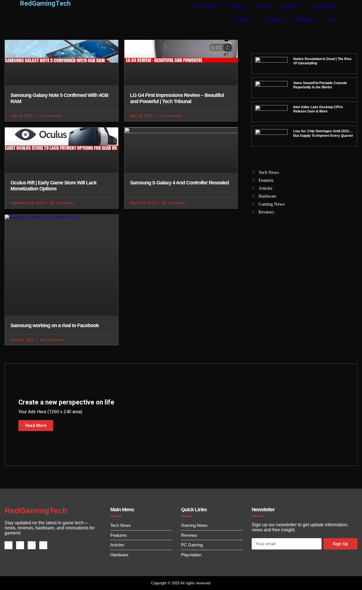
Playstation (305, 19)
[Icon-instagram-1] (32, 545)
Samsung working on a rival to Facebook (54, 325)
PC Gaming (273, 19)
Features (237, 6)
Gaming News (324, 6)
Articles (263, 6)
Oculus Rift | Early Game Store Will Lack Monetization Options (53, 186)
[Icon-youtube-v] (43, 545)
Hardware (290, 6)
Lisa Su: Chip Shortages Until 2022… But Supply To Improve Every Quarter (323, 133)
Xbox (331, 19)
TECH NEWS (205, 6)
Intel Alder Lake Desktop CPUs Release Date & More (318, 109)
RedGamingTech (36, 510)
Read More (35, 425)
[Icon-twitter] (20, 545)
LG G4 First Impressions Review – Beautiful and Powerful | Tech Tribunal (177, 98)
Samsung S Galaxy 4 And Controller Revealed (179, 183)
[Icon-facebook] (8, 545)
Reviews (244, 19)
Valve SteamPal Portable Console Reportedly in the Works (320, 85)
